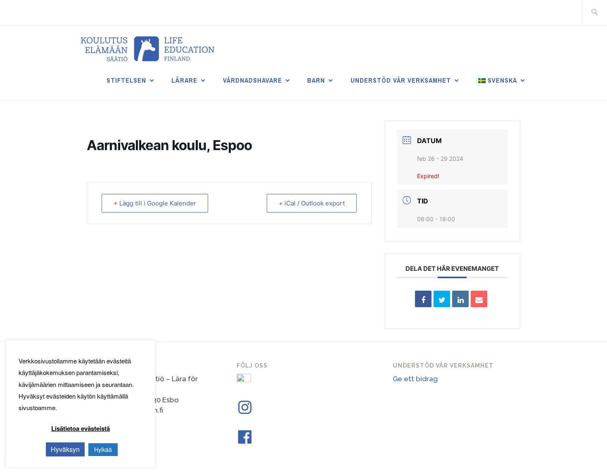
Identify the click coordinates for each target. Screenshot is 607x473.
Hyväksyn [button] (65, 449)
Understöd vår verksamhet (401, 80)
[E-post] (479, 299)
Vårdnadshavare (252, 80)
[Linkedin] (460, 299)
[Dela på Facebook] (423, 299)
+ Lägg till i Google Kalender (155, 203)
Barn (316, 80)
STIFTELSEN (126, 80)
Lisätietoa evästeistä (80, 428)
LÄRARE (184, 80)
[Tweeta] (442, 299)
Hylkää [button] (103, 449)
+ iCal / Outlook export (312, 203)
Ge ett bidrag (415, 379)
